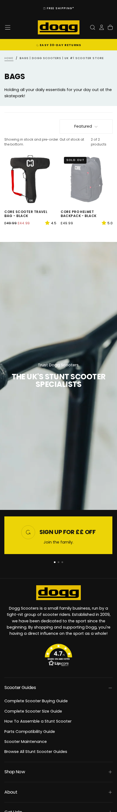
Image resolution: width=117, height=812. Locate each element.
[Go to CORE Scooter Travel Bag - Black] (30, 179)
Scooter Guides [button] (20, 687)
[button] (7, 27)
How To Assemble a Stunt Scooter (38, 721)
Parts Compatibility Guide (29, 731)
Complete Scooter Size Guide (33, 711)
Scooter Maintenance (25, 741)
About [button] (10, 792)
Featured (83, 126)
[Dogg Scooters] (58, 592)
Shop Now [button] (14, 772)
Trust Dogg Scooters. (58, 365)
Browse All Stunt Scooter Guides (35, 751)
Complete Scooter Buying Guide (36, 701)
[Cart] (110, 27)
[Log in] (101, 27)
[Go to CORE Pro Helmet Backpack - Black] (87, 179)
